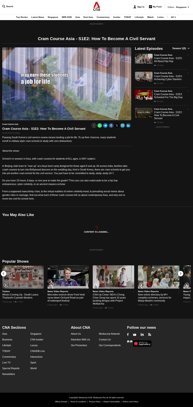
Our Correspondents (110, 345)
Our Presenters (79, 345)
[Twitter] (117, 125)
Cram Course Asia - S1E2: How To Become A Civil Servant (168, 115)
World (33, 368)
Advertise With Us (80, 339)
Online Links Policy (130, 402)
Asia (77, 17)
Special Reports (10, 368)
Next (180, 273)
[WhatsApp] (99, 125)
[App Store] (131, 343)
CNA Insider (36, 339)
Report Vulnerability (111, 402)
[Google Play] (128, 343)
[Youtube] (134, 334)
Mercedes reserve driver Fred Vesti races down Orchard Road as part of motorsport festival (66, 297)
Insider (116, 17)
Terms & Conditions (78, 402)
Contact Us (105, 339)
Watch (150, 17)
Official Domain (61, 402)
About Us (76, 334)
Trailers (6, 291)
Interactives (36, 357)
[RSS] (149, 334)
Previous (3, 273)
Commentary (103, 17)
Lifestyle (139, 17)
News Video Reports (57, 291)
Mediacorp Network (109, 334)
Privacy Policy (95, 402)
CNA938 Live (37, 351)
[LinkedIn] (128, 125)
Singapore (53, 17)
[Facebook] (111, 125)
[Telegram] (105, 125)
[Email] (122, 125)
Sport (33, 362)
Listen (160, 17)
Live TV (6, 362)
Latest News (37, 17)
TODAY (127, 17)
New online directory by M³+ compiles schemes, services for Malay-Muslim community (154, 297)
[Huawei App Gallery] (142, 343)
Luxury (34, 345)
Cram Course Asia (163, 55)
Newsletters (8, 374)
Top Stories (22, 17)
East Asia (88, 17)
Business (7, 339)
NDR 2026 (67, 17)
